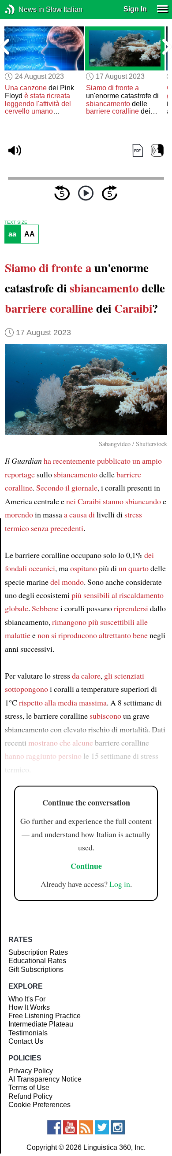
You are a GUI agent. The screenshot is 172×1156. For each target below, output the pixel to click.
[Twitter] (102, 1127)
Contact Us (25, 1041)
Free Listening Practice (44, 1015)
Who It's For (26, 999)
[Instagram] (118, 1127)
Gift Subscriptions (36, 969)
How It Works (29, 1007)
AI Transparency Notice (45, 1079)
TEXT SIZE (15, 222)
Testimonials (28, 1033)
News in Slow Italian (23, 9)
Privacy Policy (30, 1071)
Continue (86, 866)
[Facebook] (54, 1127)
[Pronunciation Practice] (157, 150)
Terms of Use (28, 1087)
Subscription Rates (38, 952)
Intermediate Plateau (40, 1024)
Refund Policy (30, 1096)
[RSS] (86, 1127)
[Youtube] (70, 1127)
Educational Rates (37, 960)
